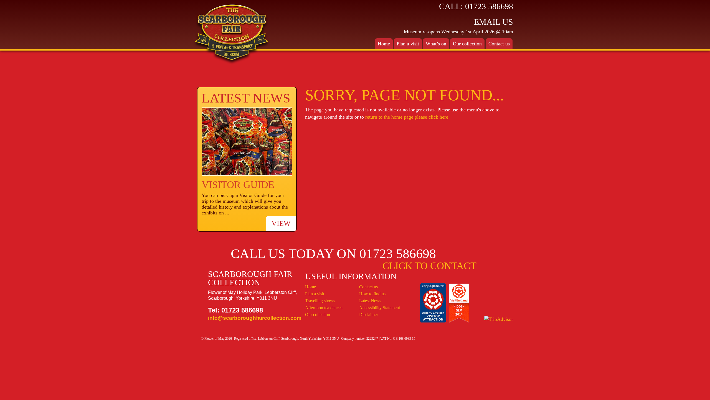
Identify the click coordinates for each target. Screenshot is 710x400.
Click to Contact (429, 265)
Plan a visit (314, 293)
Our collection (467, 43)
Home (384, 43)
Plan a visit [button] (408, 43)
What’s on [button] (436, 43)
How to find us (372, 293)
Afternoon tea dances (323, 307)
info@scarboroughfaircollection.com (254, 318)
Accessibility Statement (379, 307)
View (281, 223)
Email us (493, 21)
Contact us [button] (499, 43)
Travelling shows (320, 300)
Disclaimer (368, 314)
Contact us (368, 286)
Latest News (370, 300)
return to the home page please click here (406, 117)
